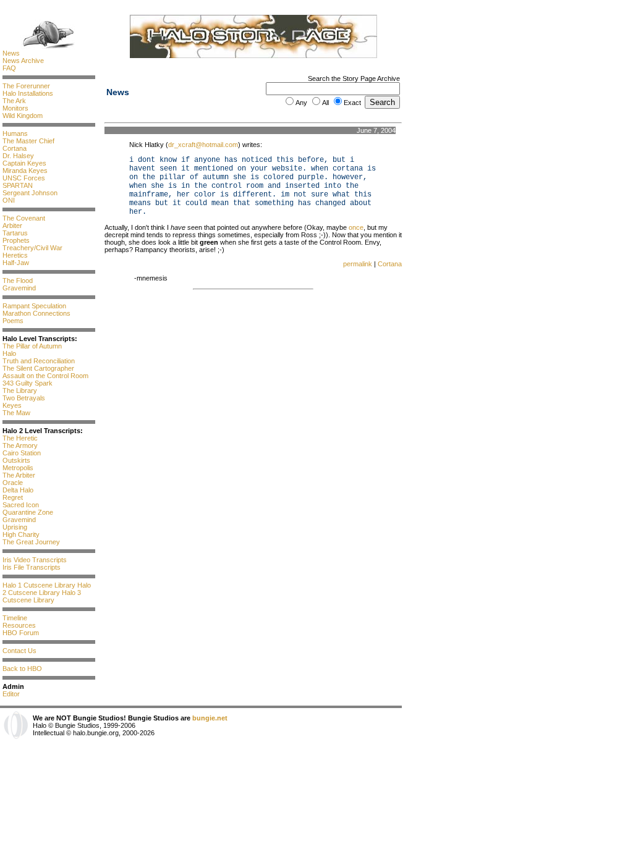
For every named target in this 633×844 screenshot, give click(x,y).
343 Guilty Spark (27, 383)
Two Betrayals (23, 398)
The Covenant (23, 218)
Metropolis (17, 467)
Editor (11, 694)
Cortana (14, 148)
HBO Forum (20, 632)
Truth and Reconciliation (38, 361)
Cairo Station (21, 453)
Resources (19, 625)
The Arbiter (18, 475)
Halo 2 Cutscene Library (46, 588)
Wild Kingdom (22, 115)
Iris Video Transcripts (34, 559)
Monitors (15, 108)
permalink (357, 264)
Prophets (16, 240)
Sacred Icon (20, 505)
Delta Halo (17, 490)
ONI (8, 200)
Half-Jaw (15, 262)
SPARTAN (17, 185)
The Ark (14, 100)
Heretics (15, 255)
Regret (12, 497)
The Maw (16, 412)
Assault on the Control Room (45, 375)
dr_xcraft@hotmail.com (203, 144)
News (11, 53)
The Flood (17, 280)
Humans (15, 133)
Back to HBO (22, 668)
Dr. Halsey (18, 155)
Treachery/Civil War (32, 247)
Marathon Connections (36, 313)
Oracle (12, 482)
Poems (12, 320)
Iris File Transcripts (31, 567)
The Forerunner (26, 86)
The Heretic (20, 438)
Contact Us (19, 650)
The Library (19, 390)
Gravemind (19, 288)
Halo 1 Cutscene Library (38, 585)
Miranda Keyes (25, 170)
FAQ (9, 68)
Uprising (14, 527)
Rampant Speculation (34, 306)
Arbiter (12, 225)
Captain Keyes (24, 163)
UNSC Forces (23, 178)
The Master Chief (28, 141)
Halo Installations (27, 93)
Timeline (14, 618)
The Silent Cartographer (38, 368)
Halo (9, 353)
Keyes (12, 405)
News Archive (23, 60)
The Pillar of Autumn (32, 346)
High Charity (21, 534)
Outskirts (16, 460)
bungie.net (209, 718)
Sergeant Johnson (29, 192)
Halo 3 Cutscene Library (41, 596)
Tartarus (15, 233)
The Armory (20, 445)
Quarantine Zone (27, 512)
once (356, 227)
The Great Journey (31, 542)
